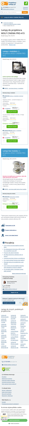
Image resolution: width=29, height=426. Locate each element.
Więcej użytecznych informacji (19, 273)
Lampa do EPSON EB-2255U (4, 336)
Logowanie (25, 7)
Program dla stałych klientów (11, 252)
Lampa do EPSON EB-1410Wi (4, 320)
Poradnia (4, 376)
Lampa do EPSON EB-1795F (4, 326)
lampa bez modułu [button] (11, 196)
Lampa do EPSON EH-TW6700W (13, 322)
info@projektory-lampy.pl (8, 9)
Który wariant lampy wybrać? (9, 384)
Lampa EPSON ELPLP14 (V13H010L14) (14, 333)
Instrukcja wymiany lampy (8, 382)
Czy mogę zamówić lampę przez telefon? (14, 260)
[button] (14, 423)
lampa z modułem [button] (12, 130)
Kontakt (4, 402)
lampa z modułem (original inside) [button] (13, 96)
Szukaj (24, 12)
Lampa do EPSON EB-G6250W (13, 317)
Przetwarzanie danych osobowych (10, 404)
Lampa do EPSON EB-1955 (4, 331)
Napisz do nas (14, 292)
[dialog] (14, 415)
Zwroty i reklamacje (7, 390)
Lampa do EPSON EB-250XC (4, 342)
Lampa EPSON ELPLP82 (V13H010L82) (14, 338)
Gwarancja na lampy (7, 378)
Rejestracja (25, 9)
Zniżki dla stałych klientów (8, 380)
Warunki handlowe (6, 394)
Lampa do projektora (8, 22)
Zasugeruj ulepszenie (9, 303)
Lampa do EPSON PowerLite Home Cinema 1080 (24, 338)
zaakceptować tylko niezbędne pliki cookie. (14, 415)
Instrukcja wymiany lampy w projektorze (14, 258)
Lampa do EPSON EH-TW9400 (13, 327)
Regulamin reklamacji (7, 395)
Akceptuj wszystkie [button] (14, 420)
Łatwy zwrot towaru (7, 392)
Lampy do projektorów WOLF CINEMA (12, 24)
